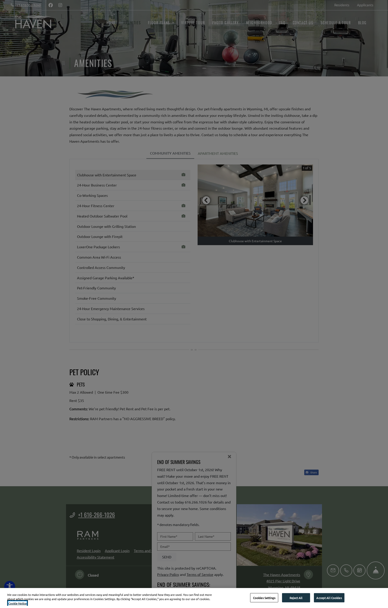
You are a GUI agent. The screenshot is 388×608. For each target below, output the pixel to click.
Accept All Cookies (329, 597)
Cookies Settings (264, 597)
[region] (194, 598)
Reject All (296, 597)
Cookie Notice (17, 603)
